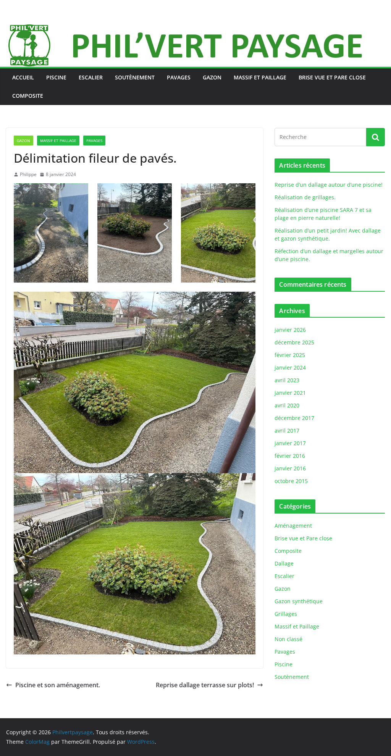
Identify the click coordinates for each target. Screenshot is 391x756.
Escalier (91, 77)
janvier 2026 (290, 329)
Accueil (23, 77)
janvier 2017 (290, 443)
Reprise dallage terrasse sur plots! (205, 685)
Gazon (212, 77)
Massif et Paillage (260, 77)
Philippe (28, 174)
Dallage (284, 563)
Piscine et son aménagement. (57, 685)
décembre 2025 (294, 342)
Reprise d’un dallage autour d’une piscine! (329, 184)
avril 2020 (287, 405)
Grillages (286, 613)
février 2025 (290, 355)
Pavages (179, 77)
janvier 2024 (290, 367)
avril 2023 (287, 380)
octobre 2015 (291, 481)
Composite (27, 95)
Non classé (288, 639)
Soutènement (135, 77)
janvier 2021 (290, 392)
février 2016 (290, 455)
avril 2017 (287, 430)
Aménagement (293, 525)
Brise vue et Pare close (332, 77)
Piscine (56, 77)
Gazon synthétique (299, 601)
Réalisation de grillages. (305, 197)
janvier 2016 (290, 468)
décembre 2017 (294, 418)
